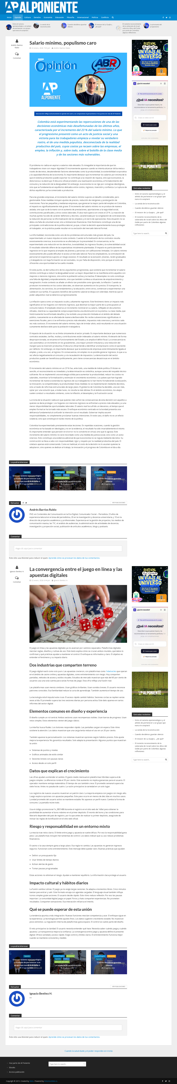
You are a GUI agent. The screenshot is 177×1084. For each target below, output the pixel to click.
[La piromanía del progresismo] (146, 25)
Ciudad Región (59, 472)
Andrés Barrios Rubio (17, 46)
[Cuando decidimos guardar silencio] (63, 25)
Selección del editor (62, 478)
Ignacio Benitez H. (17, 571)
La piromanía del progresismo (156, 26)
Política (95, 17)
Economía (48, 17)
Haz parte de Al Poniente (19, 1063)
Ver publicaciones (118, 502)
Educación (59, 17)
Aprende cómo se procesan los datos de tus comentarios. (74, 558)
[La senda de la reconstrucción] (36, 25)
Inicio (9, 17)
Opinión (18, 17)
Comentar (17, 58)
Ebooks (12, 1067)
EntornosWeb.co (50, 1081)
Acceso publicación (16, 1072)
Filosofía (70, 17)
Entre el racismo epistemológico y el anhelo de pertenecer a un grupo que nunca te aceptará (22, 27)
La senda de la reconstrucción (45, 26)
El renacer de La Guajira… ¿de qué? (104, 26)
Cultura (27, 17)
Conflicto (105, 17)
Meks (32, 1081)
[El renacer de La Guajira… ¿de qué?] (91, 25)
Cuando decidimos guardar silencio (77, 26)
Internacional (83, 17)
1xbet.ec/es (111, 671)
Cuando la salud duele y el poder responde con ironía (88, 1051)
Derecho (37, 17)
